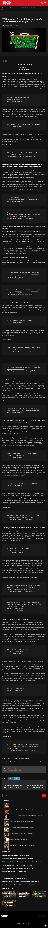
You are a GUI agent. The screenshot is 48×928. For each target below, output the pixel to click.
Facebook (16, 761)
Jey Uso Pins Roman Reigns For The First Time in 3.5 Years (17, 865)
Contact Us (33, 921)
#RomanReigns (28, 744)
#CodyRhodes (11, 347)
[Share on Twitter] (6, 61)
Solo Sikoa (10, 770)
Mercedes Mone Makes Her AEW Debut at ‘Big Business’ (21, 827)
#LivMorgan (33, 213)
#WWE (26, 153)
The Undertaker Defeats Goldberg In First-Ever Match (21, 833)
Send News (14, 921)
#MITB (27, 98)
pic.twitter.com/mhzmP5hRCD (30, 199)
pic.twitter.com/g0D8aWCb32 (15, 455)
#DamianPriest (11, 153)
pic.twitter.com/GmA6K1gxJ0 (15, 608)
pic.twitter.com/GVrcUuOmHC (15, 550)
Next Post (39, 783)
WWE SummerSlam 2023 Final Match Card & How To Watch (17, 858)
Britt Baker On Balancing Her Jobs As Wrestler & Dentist (21, 804)
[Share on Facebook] (3, 61)
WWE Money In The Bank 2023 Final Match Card (14, 871)
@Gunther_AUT (34, 274)
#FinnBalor (22, 585)
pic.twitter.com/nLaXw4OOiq (15, 349)
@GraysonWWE (18, 409)
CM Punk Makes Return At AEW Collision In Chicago (15, 875)
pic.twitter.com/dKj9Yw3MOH (24, 320)
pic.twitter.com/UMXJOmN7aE (15, 369)
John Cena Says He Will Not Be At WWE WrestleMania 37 (21, 821)
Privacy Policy (27, 921)
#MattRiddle (34, 291)
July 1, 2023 (20, 101)
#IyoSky (9, 515)
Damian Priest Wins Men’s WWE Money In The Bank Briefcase (17, 868)
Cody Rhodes (11, 769)
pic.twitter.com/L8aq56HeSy (15, 99)
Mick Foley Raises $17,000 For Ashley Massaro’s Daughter (22, 845)
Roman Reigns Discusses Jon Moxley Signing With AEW (21, 809)
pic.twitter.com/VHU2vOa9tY (15, 651)
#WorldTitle (13, 548)
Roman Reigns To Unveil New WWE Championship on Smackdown (19, 885)
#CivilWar (25, 649)
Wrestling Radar (9, 761)
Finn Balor (17, 769)
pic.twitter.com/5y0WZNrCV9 (15, 690)
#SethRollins (10, 585)
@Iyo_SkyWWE (27, 453)
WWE (20, 770)
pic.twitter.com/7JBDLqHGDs (33, 124)
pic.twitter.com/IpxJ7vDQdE (14, 276)
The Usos (16, 770)
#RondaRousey (25, 213)
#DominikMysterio (25, 347)
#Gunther (18, 291)
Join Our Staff (20, 921)
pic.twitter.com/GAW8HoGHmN (30, 410)
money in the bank (25, 769)
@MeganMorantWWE (13, 602)
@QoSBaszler (20, 198)
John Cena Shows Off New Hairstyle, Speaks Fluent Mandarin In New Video (25, 815)
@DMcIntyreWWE (22, 272)
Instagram (26, 761)
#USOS (9, 744)
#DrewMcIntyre (21, 289)
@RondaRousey (11, 199)
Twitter (20, 761)
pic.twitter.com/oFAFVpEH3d (15, 293)
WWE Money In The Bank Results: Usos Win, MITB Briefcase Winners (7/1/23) (21, 862)
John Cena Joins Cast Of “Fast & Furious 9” (18, 839)
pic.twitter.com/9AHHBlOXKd (31, 484)
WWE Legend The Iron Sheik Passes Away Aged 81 (14, 878)
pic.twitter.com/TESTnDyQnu (31, 589)
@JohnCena (26, 409)
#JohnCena (10, 367)
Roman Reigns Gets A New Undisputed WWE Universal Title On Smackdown (21, 881)
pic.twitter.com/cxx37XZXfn (14, 748)
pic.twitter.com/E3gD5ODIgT (16, 154)
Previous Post (10, 783)
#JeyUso (18, 744)
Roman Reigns (34, 769)
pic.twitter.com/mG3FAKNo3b (26, 517)
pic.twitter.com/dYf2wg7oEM (24, 216)
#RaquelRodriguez (12, 214)
